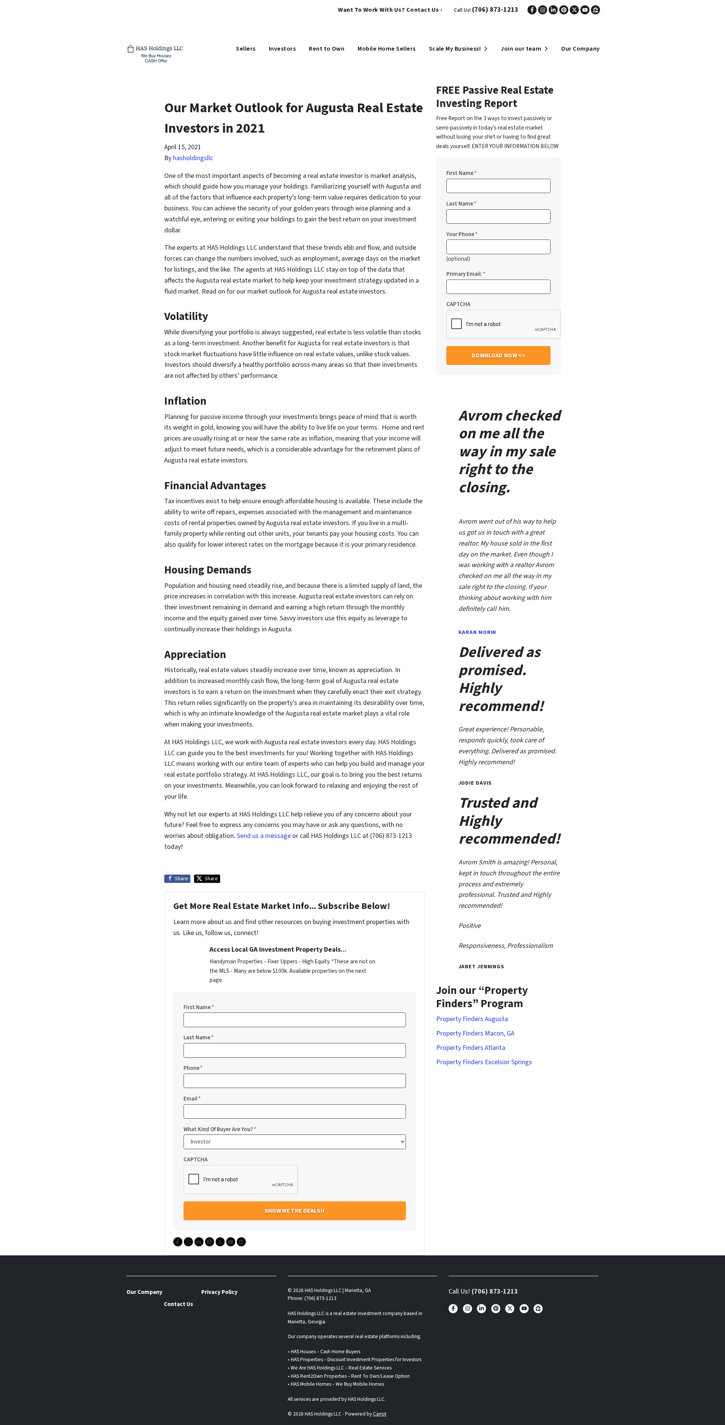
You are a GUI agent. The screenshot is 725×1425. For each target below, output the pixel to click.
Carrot (379, 1413)
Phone (193, 1068)
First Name (199, 1007)
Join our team (521, 49)
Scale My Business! (455, 49)
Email (192, 1098)
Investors (282, 49)
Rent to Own (326, 49)
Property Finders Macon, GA (475, 1033)
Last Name (199, 1037)
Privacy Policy (219, 1292)
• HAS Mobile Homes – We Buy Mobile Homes (336, 1384)
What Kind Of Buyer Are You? (220, 1129)
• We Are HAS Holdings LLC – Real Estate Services (340, 1367)
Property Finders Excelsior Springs (484, 1062)
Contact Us (178, 1304)
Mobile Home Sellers (386, 49)
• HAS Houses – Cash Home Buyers (324, 1351)
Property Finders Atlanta (470, 1048)
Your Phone (462, 234)
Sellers (245, 49)
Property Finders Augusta (472, 1019)
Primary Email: (466, 274)
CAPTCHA (196, 1159)
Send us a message (264, 836)
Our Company (580, 49)
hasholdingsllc (193, 158)
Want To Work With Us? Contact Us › (390, 10)
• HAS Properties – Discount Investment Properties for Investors (354, 1359)
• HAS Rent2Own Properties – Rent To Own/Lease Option (349, 1376)
